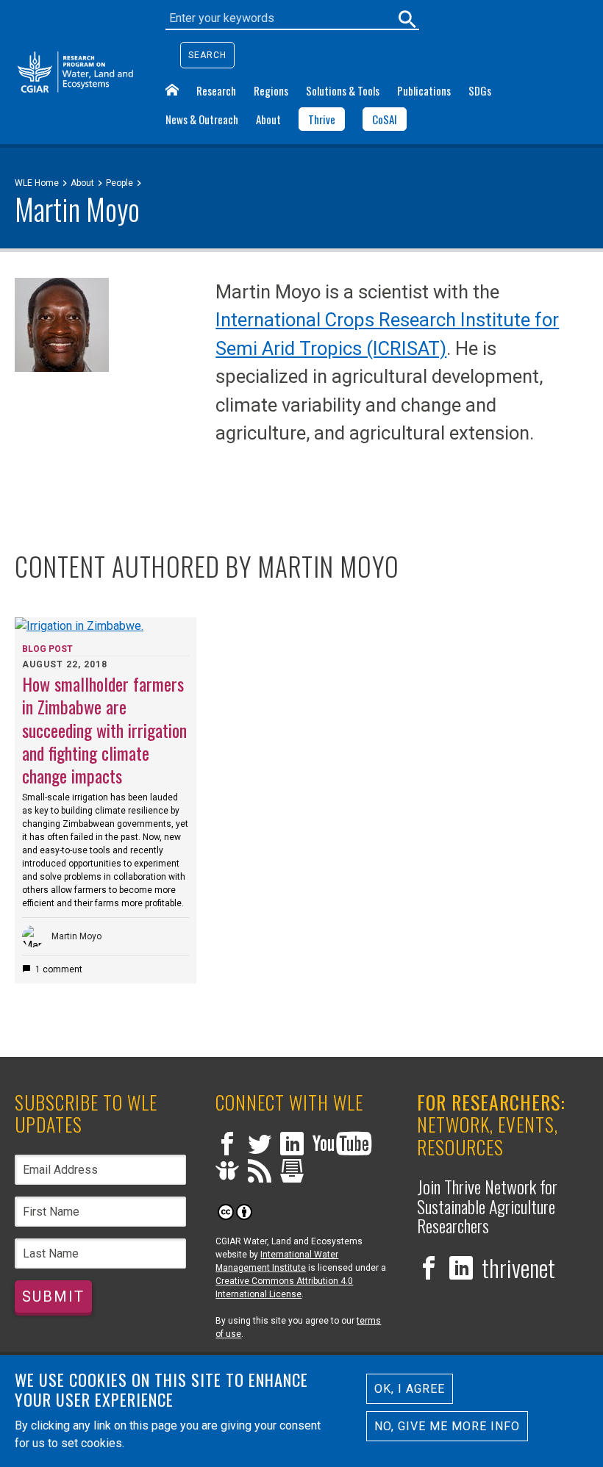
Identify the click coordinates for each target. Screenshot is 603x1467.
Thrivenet (518, 1267)
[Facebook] (227, 1145)
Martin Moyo (76, 936)
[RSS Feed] (259, 1172)
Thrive (321, 119)
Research (216, 90)
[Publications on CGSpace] (292, 1172)
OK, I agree (409, 1389)
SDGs (479, 90)
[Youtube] (342, 1145)
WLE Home (37, 183)
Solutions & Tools (342, 90)
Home (172, 89)
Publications (424, 90)
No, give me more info (447, 1426)
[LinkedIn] (292, 1145)
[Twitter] (259, 1145)
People (119, 183)
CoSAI (384, 119)
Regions (271, 90)
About (268, 119)
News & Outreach (201, 119)
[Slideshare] (227, 1172)
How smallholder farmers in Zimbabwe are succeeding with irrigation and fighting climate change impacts (104, 729)
